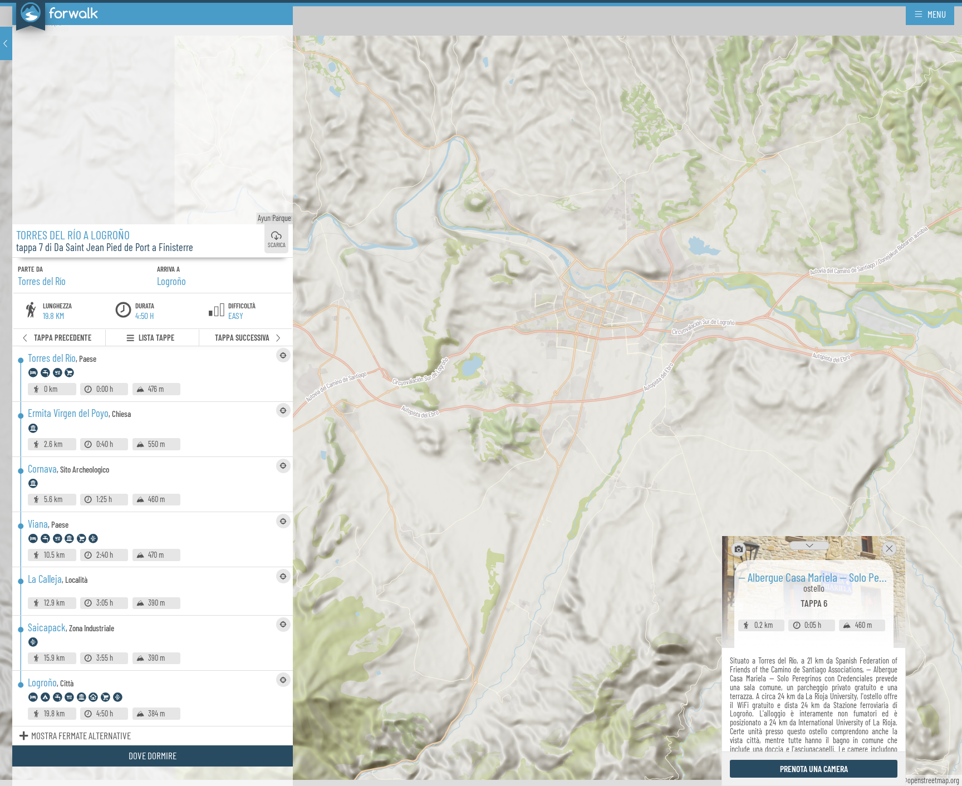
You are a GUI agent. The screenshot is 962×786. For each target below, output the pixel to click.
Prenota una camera (814, 768)
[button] (6, 43)
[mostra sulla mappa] (283, 355)
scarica (277, 244)
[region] (481, 393)
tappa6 (814, 602)
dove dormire (152, 755)
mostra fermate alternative (81, 735)
